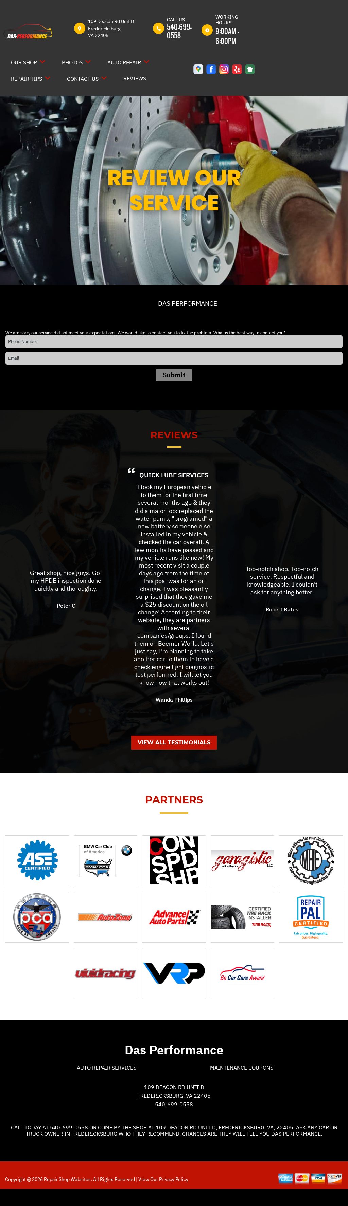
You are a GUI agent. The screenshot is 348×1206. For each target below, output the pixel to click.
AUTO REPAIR (124, 62)
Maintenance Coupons (241, 1067)
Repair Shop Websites (67, 1179)
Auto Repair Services (106, 1067)
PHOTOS (72, 62)
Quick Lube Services (174, 475)
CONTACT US (83, 78)
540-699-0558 (179, 31)
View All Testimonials (174, 742)
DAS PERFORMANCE (187, 303)
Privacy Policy (173, 1179)
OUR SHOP (24, 62)
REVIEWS (134, 78)
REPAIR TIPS (26, 78)
